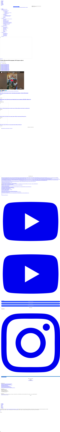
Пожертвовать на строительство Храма (7, 12)
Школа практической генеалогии (6, 20)
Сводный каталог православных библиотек (6, 386)
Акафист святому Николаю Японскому (7, 15)
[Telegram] (6, 90)
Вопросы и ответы (4, 29)
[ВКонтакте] (0, 90)
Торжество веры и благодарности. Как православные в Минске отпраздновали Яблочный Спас (13, 116)
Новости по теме (4, 28)
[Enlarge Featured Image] (16, 58)
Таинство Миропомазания (5, 33)
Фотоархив (4, 31)
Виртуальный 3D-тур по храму (6, 10)
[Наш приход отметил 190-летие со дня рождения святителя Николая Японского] (4, 123)
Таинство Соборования (5, 34)
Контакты (3, 36)
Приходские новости (5, 27)
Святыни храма (4, 14)
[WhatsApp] (4, 90)
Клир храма (4, 16)
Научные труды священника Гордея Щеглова (6, 384)
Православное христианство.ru (4, 385)
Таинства (3, 32)
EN (32, 6)
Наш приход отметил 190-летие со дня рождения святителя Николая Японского (11, 124)
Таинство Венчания (5, 35)
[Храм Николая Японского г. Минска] (23, 7)
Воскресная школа (4, 19)
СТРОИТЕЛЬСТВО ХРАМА (30, 301)
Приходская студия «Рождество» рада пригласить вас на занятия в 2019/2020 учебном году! (15, 99)
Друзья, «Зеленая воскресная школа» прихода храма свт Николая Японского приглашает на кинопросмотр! (15, 108)
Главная (2, 8)
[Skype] (5, 90)
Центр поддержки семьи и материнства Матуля (7, 22)
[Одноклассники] (1, 90)
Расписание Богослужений (4, 9)
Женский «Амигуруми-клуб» (5, 21)
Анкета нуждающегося (5, 25)
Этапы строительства (6, 11)
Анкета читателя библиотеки (7, 24)
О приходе (3, 18)
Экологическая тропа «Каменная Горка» (6, 23)
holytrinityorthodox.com (30, 380)
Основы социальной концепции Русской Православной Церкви (8, 387)
